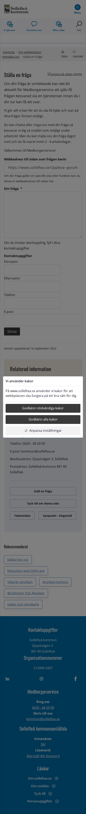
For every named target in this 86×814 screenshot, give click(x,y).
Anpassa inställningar (45, 430)
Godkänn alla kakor (43, 419)
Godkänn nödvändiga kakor (43, 408)
